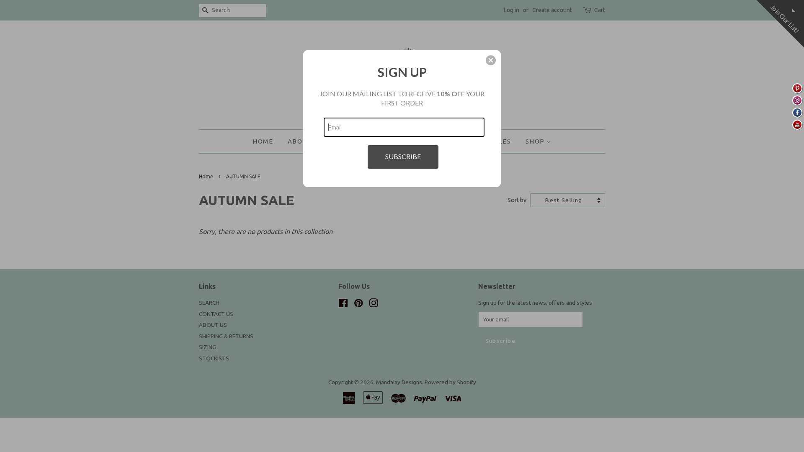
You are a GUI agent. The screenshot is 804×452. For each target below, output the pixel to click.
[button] (491, 60)
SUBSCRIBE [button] (403, 156)
